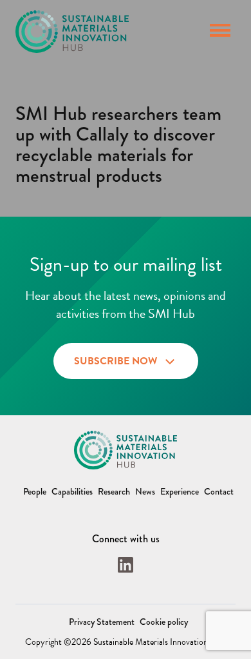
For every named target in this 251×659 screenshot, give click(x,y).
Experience (179, 491)
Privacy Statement (102, 621)
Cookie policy (164, 621)
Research (114, 491)
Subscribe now (115, 361)
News (145, 491)
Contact (219, 491)
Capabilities (72, 491)
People (34, 491)
